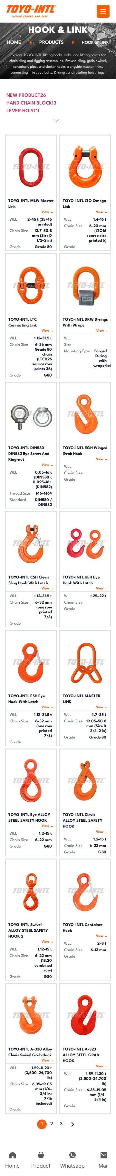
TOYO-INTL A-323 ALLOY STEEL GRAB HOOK (81, 1055)
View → (47, 212)
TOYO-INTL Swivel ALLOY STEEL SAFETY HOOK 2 (28, 931)
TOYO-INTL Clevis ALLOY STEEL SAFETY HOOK (82, 821)
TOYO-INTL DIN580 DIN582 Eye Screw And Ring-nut (28, 454)
